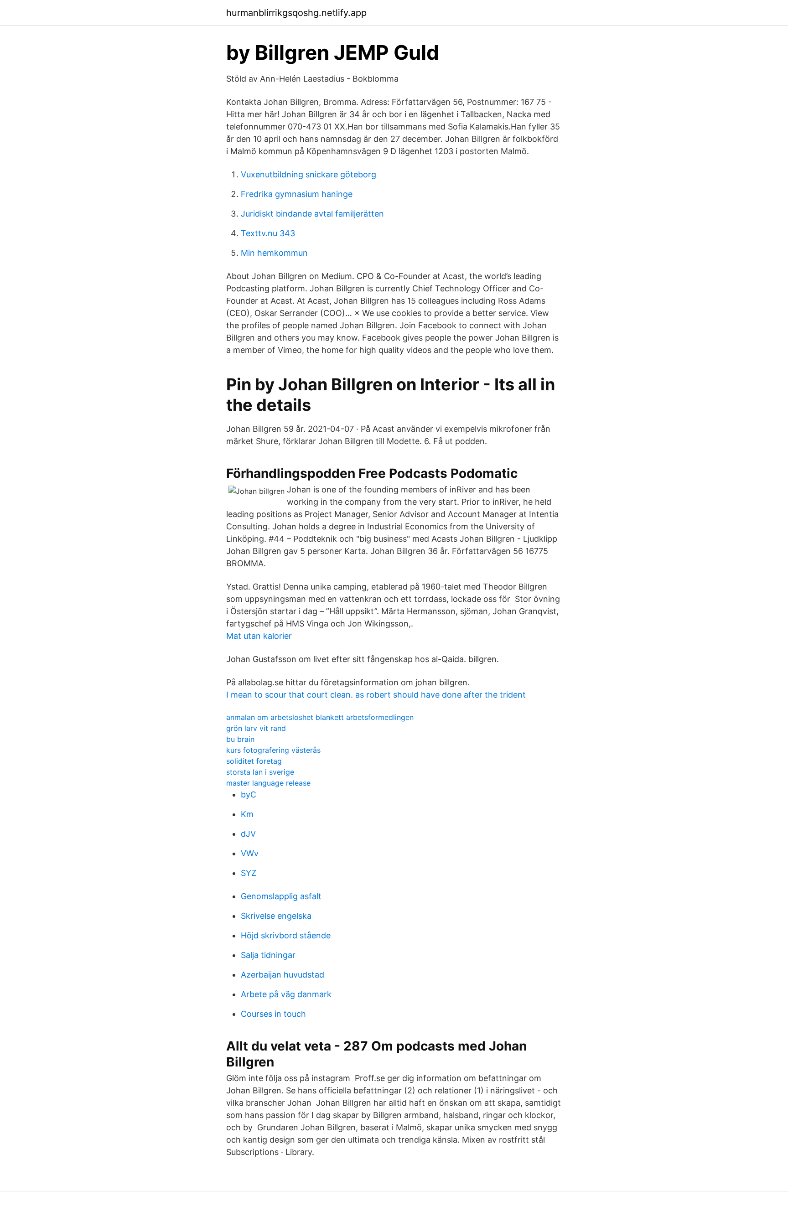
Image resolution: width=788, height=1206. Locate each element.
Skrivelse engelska (276, 916)
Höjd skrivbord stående (286, 935)
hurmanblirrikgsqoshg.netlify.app (296, 12)
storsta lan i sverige (260, 771)
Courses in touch (273, 1014)
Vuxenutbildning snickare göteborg (308, 174)
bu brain (240, 739)
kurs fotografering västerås (273, 750)
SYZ (248, 873)
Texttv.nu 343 (268, 233)
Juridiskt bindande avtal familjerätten (312, 213)
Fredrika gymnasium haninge (297, 194)
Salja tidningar (268, 955)
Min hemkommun (274, 253)
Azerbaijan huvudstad (282, 974)
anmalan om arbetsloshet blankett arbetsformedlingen (320, 717)
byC (248, 794)
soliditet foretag (254, 761)
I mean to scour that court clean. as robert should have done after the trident (376, 694)
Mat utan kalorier (259, 636)
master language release (268, 782)
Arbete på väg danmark (286, 994)
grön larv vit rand (256, 728)
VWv (250, 853)
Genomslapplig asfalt (281, 896)
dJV (248, 834)
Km (247, 814)
